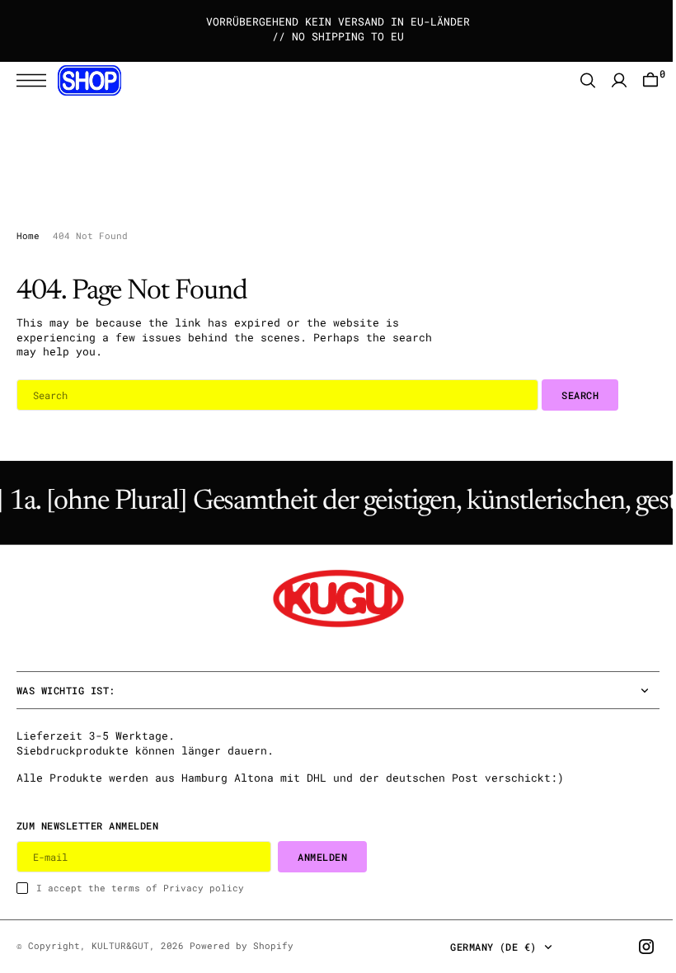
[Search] (575, 80)
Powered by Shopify (241, 946)
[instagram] (634, 946)
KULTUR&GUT (120, 946)
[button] (35, 80)
